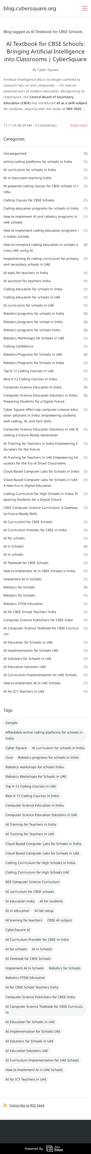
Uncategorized (15, 153)
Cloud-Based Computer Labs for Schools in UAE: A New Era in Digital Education (41, 482)
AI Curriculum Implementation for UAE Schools (40, 675)
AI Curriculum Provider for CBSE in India (35, 530)
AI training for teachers (24, 920)
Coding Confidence (18, 346)
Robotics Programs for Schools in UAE (33, 354)
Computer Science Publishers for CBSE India (38, 620)
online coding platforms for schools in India (38, 161)
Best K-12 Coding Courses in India (30, 379)
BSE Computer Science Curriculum (33, 882)
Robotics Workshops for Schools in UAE (34, 338)
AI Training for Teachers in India (31, 824)
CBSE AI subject (59, 920)
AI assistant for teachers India (27, 281)
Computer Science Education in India (33, 387)
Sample (11, 722)
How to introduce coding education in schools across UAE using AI (41, 247)
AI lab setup (44, 910)
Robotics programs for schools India (32, 330)
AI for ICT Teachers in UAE (24, 691)
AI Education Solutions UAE (25, 666)
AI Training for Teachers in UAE (30, 834)
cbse (9, 757)
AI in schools (13, 554)
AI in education (17, 910)
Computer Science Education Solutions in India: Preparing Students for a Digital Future (41, 398)
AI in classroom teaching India (27, 178)
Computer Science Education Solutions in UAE (41, 815)
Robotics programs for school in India (33, 322)
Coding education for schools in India (33, 289)
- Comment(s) (44, 125)
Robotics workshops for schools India (35, 767)
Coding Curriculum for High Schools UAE (37, 872)
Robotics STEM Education (23, 603)
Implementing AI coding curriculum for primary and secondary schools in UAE (41, 261)
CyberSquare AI (18, 929)
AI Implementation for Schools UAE (31, 650)
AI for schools (14, 538)
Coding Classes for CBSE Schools (29, 200)
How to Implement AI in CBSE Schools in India (39, 571)
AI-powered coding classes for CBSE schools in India (41, 189)
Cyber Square (48, 69)
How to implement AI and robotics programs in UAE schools (40, 219)
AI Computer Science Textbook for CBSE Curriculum (41, 631)
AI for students (51, 901)
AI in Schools (14, 546)
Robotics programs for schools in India (34, 313)
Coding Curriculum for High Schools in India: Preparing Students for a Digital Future (41, 496)
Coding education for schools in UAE (32, 297)
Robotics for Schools (19, 587)
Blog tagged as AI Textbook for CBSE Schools (43, 31)
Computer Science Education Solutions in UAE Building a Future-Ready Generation (41, 432)
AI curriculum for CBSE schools (30, 891)
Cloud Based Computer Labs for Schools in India (41, 471)
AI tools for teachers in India (26, 272)
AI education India (20, 901)
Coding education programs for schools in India (41, 208)
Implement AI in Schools (23, 579)
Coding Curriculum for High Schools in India (40, 862)
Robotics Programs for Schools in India (34, 362)
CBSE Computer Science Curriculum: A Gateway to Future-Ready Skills (41, 510)
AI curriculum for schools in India (30, 169)
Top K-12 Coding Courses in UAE (29, 371)
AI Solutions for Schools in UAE (28, 658)
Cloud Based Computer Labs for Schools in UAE (42, 853)
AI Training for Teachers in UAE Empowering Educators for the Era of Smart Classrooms (41, 460)
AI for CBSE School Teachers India (30, 612)
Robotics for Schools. (20, 595)
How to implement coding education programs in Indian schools (41, 233)
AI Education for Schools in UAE (28, 642)
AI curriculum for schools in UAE (29, 305)
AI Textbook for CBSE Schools (26, 562)
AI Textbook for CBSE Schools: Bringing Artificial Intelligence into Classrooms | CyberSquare (45, 51)
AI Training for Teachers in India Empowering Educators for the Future (41, 446)
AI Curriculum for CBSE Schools (28, 522)
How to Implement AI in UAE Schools (32, 683)
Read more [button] (79, 125)
